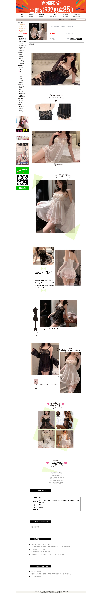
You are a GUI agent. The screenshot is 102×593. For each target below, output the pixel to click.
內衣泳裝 (21, 80)
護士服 (20, 87)
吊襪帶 (20, 110)
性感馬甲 (21, 82)
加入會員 (64, 19)
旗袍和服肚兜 (22, 93)
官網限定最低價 (22, 38)
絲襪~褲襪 (21, 108)
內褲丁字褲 (21, 60)
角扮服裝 (21, 102)
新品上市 (21, 43)
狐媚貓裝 (21, 54)
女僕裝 (20, 89)
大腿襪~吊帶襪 (22, 106)
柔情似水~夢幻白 (22, 47)
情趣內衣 (21, 58)
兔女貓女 (21, 91)
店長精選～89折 (22, 39)
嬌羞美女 (22, 61)
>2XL (21, 78)
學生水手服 (21, 86)
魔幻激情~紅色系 (22, 45)
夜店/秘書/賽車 (22, 96)
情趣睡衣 (21, 56)
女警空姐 (21, 95)
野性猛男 (22, 63)
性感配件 (21, 112)
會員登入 (60, 19)
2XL (21, 76)
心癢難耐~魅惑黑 (22, 49)
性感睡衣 (21, 67)
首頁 (17, 19)
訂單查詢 (68, 19)
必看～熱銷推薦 (22, 41)
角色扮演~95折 (22, 50)
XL (20, 74)
